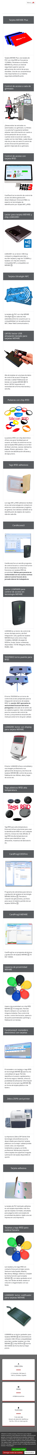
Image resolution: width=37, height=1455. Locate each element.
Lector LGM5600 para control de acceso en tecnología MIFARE (15, 591)
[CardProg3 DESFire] (18, 873)
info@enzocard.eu (18, 1396)
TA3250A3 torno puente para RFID (18, 658)
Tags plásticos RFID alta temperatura (16, 788)
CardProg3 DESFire (18, 854)
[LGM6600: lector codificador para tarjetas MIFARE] (18, 1316)
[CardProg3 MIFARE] (18, 934)
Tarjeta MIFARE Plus (18, 20)
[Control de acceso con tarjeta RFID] (18, 177)
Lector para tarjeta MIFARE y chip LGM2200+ (18, 215)
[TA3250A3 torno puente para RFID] (18, 678)
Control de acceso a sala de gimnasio (18, 87)
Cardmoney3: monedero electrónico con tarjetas (16, 1031)
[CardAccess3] (18, 545)
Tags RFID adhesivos (18, 465)
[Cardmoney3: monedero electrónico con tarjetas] (18, 1051)
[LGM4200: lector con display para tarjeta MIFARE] (18, 748)
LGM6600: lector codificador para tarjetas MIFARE (18, 1296)
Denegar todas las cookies (12, 1453)
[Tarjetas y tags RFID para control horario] (18, 1248)
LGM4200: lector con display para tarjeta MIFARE (18, 728)
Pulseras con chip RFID (18, 400)
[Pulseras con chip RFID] (18, 419)
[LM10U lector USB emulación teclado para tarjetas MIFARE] (18, 357)
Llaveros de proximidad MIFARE (16, 968)
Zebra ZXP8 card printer (18, 1098)
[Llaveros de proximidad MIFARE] (18, 988)
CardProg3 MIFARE (18, 914)
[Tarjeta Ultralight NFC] (18, 296)
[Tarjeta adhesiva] (18, 1188)
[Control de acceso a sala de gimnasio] (18, 107)
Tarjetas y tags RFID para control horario (16, 1228)
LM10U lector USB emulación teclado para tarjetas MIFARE (16, 336)
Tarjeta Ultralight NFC (18, 276)
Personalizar (29, 1453)
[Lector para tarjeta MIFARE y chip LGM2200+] (18, 235)
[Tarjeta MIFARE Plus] (18, 39)
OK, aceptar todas (18, 1449)
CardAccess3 (18, 525)
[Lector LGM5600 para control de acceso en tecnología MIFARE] (18, 612)
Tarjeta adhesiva (18, 1168)
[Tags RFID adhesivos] (18, 484)
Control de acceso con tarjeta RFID (15, 157)
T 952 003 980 (18, 1417)
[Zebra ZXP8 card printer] (18, 1118)
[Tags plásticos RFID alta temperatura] (18, 808)
